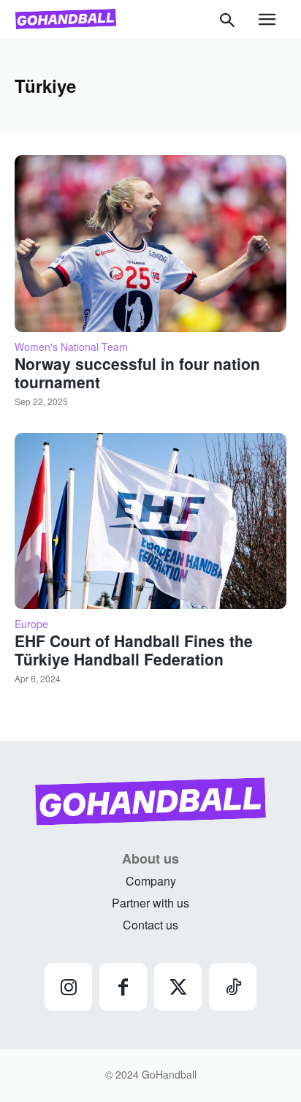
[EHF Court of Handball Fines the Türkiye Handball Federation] (150, 521)
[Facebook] (123, 987)
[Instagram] (68, 987)
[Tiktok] (232, 987)
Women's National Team (71, 346)
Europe (31, 624)
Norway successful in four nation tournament (137, 372)
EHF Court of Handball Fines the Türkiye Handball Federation (134, 650)
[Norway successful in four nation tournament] (150, 243)
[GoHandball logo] (66, 19)
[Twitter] (178, 987)
